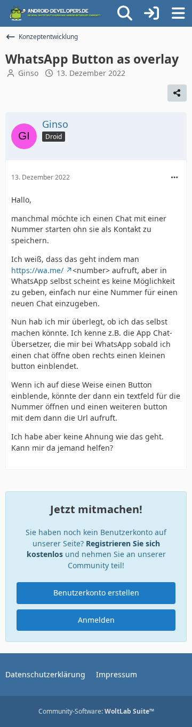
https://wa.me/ (37, 270)
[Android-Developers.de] (55, 13)
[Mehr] (174, 177)
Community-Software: (96, 711)
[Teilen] (177, 93)
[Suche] (124, 13)
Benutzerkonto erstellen (96, 592)
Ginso (28, 73)
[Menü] (178, 13)
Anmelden (96, 620)
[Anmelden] (151, 13)
